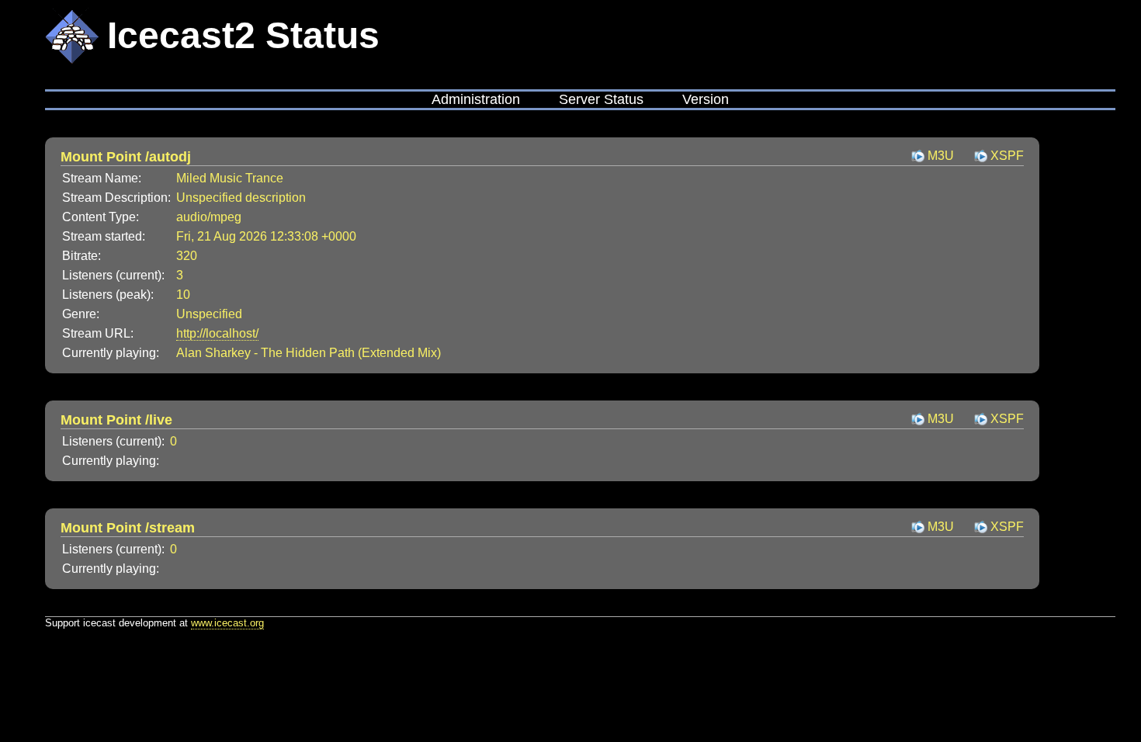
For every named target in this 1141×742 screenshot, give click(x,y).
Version (705, 99)
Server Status (601, 99)
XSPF (1007, 155)
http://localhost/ (217, 333)
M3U (941, 155)
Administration (476, 99)
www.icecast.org (227, 623)
